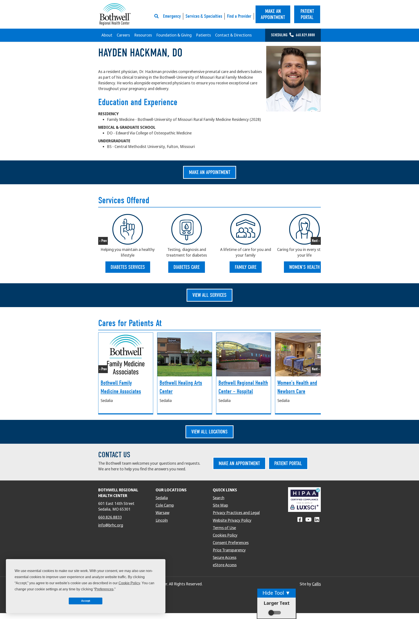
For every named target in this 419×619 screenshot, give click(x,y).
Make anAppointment (273, 14)
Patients (203, 35)
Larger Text (277, 603)
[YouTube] (308, 520)
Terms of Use (224, 528)
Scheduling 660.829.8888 (293, 35)
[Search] (157, 16)
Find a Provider (239, 16)
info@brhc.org (110, 525)
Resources (143, 35)
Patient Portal (288, 463)
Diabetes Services (128, 267)
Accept (85, 600)
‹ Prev (103, 240)
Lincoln (162, 520)
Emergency (172, 16)
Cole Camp (165, 505)
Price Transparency (229, 550)
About (106, 35)
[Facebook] (299, 520)
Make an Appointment (209, 172)
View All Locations (209, 432)
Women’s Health (304, 267)
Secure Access (224, 557)
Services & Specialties (203, 16)
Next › (316, 240)
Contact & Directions (233, 35)
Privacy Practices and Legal (236, 513)
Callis (316, 584)
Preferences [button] (104, 589)
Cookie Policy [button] (129, 583)
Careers (123, 35)
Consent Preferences (231, 543)
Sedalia (162, 498)
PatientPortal (307, 14)
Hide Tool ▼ (276, 593)
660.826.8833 (110, 517)
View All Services (209, 295)
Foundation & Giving (174, 35)
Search (218, 498)
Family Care (245, 267)
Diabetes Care (186, 267)
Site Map (220, 505)
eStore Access (225, 565)
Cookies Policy (225, 535)
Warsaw (162, 513)
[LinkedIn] (316, 520)
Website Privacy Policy (232, 520)
